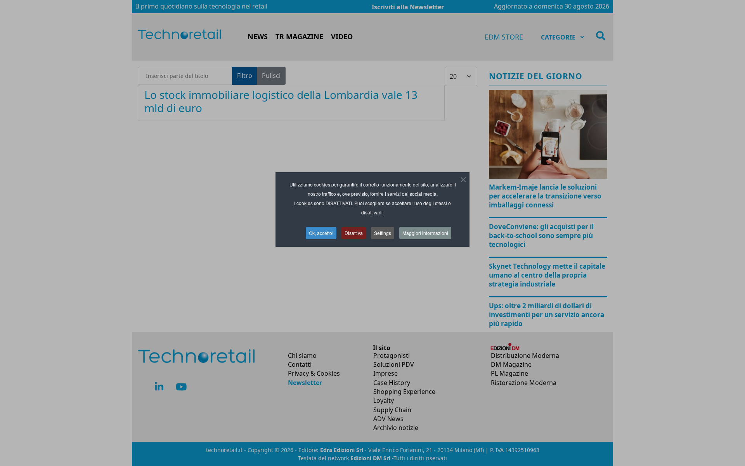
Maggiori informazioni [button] (425, 233)
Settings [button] (382, 233)
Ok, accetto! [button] (321, 233)
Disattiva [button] (354, 233)
